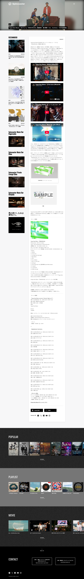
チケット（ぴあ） (35, 393)
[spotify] (38, 416)
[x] (41, 416)
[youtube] (47, 416)
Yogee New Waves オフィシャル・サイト (39, 402)
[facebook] (44, 416)
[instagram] (49, 416)
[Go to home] (17, 3)
